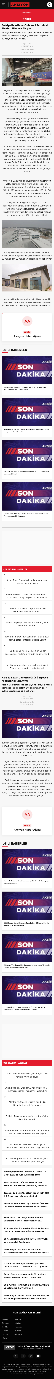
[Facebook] (23, 1356)
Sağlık (18, 1323)
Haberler (27, 12)
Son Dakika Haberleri (27, 1312)
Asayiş (5, 1319)
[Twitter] (16, 1356)
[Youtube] (38, 1356)
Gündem (5, 1323)
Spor (5, 1338)
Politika (5, 1327)
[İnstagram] (31, 1356)
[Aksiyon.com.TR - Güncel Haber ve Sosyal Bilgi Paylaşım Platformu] (19, 4)
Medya (18, 1319)
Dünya (5, 1334)
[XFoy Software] (9, 1347)
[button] (4, 5)
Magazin (18, 1327)
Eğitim (18, 1330)
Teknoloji (18, 1334)
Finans (5, 1330)
